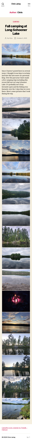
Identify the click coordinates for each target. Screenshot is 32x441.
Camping (16, 21)
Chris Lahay (16, 4)
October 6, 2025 (22, 38)
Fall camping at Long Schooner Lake (16, 30)
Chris (11, 38)
